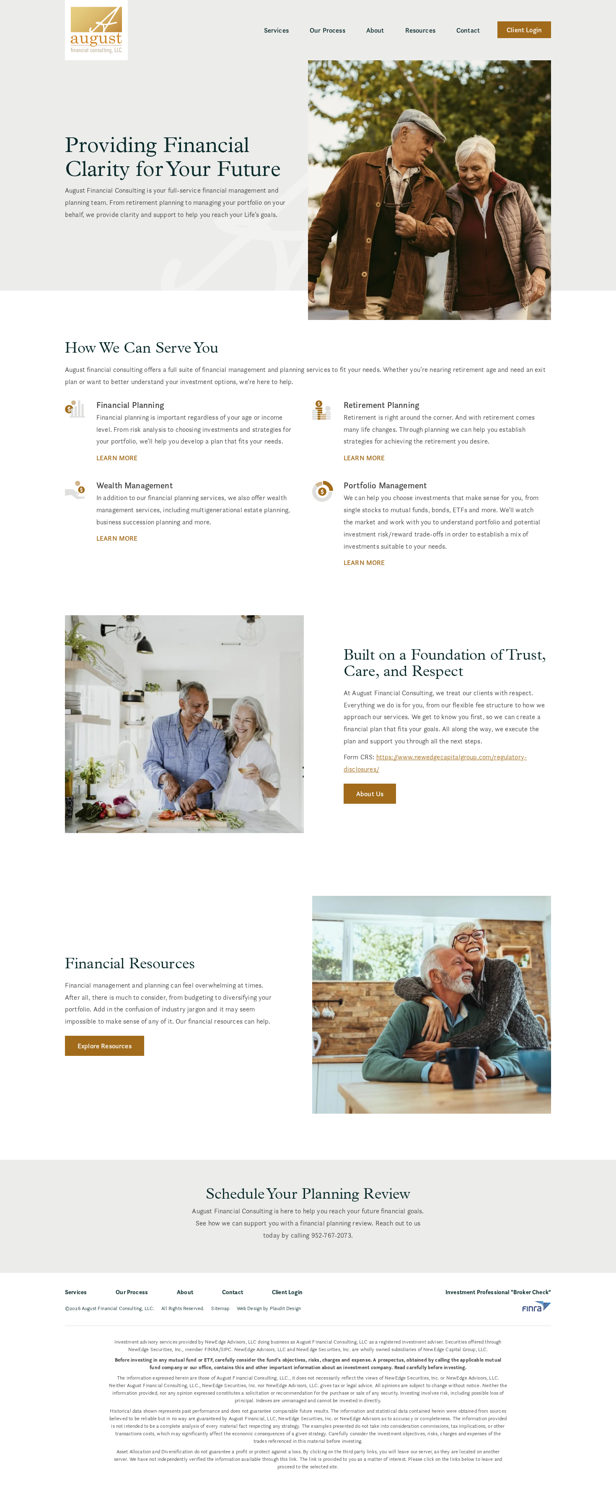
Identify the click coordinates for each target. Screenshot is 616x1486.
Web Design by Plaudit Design (269, 1308)
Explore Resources (105, 1046)
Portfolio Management (385, 485)
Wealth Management (134, 485)
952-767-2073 (331, 1235)
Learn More (117, 458)
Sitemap (220, 1308)
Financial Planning (130, 405)
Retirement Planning (381, 405)
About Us (369, 793)
